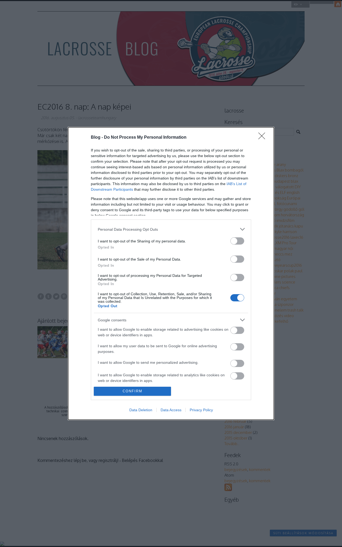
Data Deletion (140, 410)
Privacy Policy (201, 410)
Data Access (171, 410)
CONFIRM (132, 391)
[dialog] (171, 273)
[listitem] (171, 229)
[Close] (263, 138)
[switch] (237, 241)
